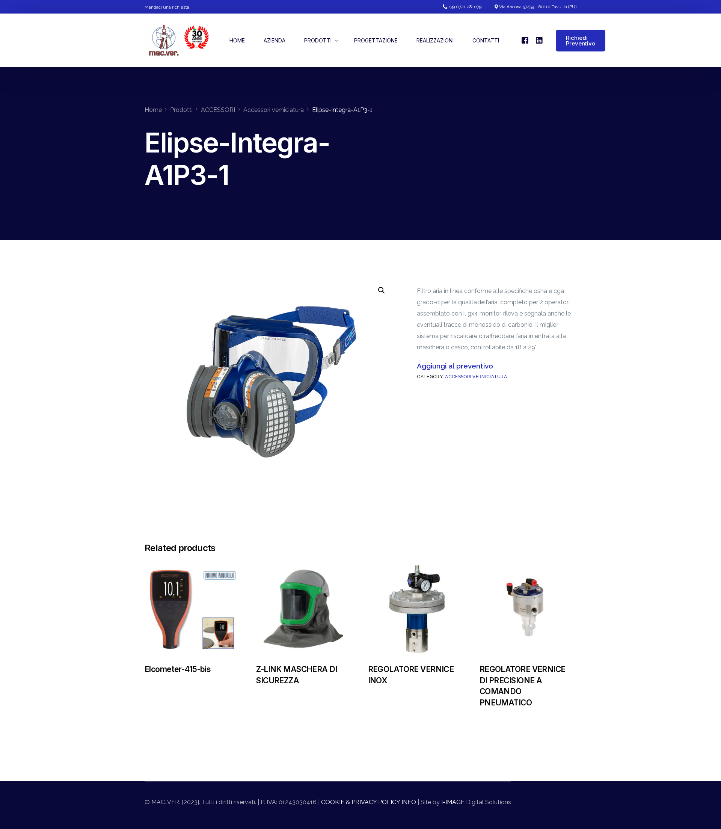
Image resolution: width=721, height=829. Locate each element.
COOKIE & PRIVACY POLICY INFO (368, 802)
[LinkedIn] (539, 40)
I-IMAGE (452, 802)
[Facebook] (525, 40)
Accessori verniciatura (476, 376)
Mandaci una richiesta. (167, 7)
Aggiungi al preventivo (455, 366)
